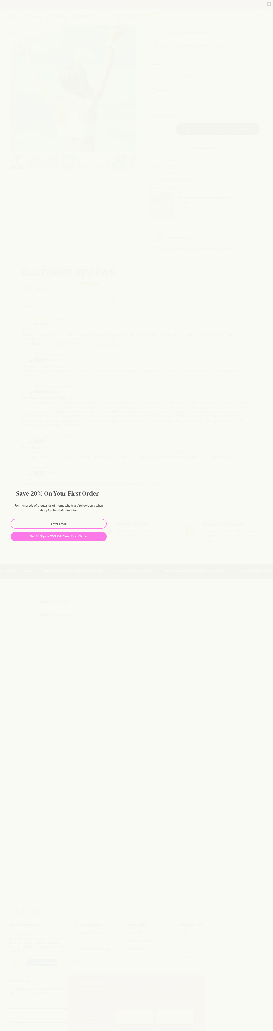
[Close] (269, 4)
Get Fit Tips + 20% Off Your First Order (58, 536)
